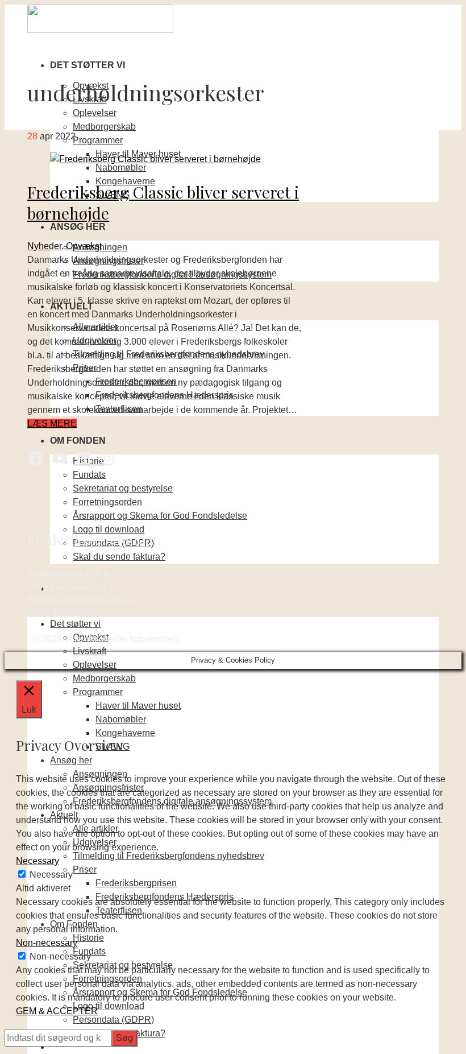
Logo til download (108, 529)
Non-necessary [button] (46, 943)
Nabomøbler (120, 167)
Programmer (98, 140)
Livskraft (89, 651)
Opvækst (84, 246)
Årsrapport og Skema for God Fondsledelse (160, 515)
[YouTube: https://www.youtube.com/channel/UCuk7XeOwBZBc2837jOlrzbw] (59, 458)
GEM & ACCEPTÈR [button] (57, 1011)
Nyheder (44, 246)
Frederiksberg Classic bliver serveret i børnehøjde (163, 202)
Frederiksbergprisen (136, 883)
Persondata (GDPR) (113, 1019)
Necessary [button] (37, 861)
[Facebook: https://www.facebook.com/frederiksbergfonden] (35, 458)
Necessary (51, 874)
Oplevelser (94, 113)
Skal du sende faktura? (119, 556)
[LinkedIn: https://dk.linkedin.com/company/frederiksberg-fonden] (83, 458)
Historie (88, 938)
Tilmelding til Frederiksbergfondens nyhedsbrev (168, 856)
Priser (85, 869)
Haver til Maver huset (138, 705)
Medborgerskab (104, 126)
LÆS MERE (52, 423)
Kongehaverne (125, 733)
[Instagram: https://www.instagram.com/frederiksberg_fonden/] (107, 458)
